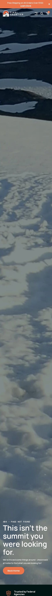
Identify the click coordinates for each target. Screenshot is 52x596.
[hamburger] (36, 13)
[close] (49, 4)
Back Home (14, 570)
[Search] (41, 13)
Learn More (25, 5)
